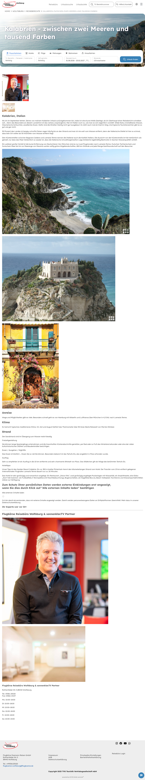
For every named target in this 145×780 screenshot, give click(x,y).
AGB (50, 757)
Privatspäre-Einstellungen (90, 755)
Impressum (53, 755)
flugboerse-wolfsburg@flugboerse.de (18, 766)
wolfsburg (18, 11)
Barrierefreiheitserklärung (90, 757)
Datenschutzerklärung (11, 502)
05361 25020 (9, 694)
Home (7, 11)
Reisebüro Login (118, 753)
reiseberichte (33, 11)
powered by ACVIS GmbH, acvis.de (72, 777)
